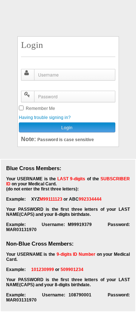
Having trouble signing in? (45, 117)
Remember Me (39, 108)
